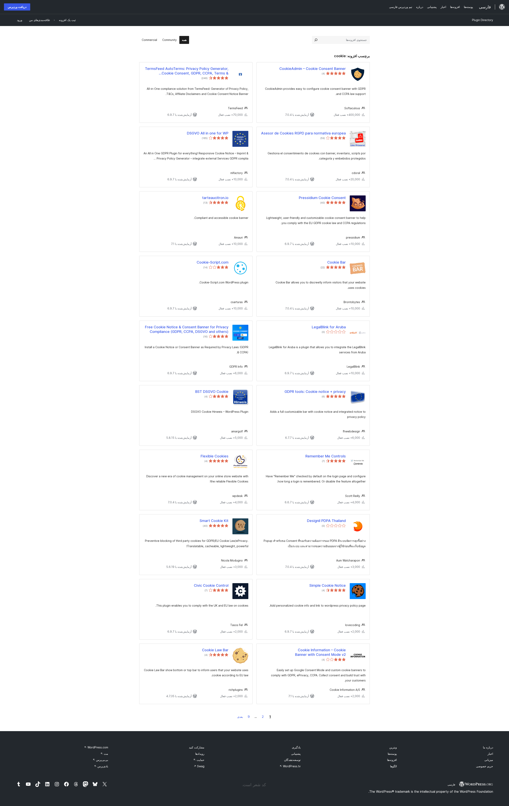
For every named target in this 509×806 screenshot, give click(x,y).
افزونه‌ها (392, 760)
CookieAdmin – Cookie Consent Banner (312, 69)
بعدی (240, 716)
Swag (199, 766)
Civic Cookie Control (211, 585)
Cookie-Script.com (212, 262)
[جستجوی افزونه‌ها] (316, 40)
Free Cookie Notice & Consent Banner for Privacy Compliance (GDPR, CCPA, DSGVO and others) (186, 329)
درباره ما (488, 747)
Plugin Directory (482, 20)
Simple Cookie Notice (327, 585)
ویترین (393, 747)
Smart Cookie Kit (214, 521)
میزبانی (488, 760)
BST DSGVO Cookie (211, 391)
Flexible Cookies (214, 456)
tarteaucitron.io (215, 198)
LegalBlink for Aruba (329, 327)
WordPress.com (96, 747)
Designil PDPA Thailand (326, 521)
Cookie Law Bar (215, 650)
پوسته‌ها (392, 753)
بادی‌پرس (101, 766)
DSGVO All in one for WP (207, 133)
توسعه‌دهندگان (292, 760)
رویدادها (199, 753)
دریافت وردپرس (17, 7)
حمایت (198, 760)
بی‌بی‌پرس (100, 760)
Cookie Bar (336, 262)
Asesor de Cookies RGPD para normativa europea (303, 133)
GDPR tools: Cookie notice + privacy (315, 391)
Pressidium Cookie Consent (322, 198)
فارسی (451, 784)
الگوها (393, 766)
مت (104, 753)
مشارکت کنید (196, 747)
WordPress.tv (290, 766)
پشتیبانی (296, 753)
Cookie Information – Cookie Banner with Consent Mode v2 (320, 652)
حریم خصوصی (484, 766)
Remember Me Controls (325, 456)
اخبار (490, 753)
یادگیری (296, 747)
